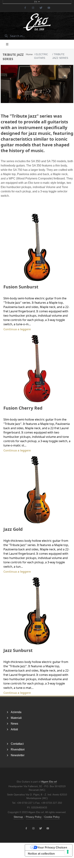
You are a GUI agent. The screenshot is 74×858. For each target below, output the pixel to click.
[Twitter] (41, 8)
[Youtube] (49, 8)
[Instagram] (33, 8)
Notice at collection (41, 853)
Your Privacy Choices (52, 847)
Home (29, 54)
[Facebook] (25, 8)
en (35, 1)
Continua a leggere (17, 329)
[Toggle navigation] (7, 44)
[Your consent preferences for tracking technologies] (67, 851)
